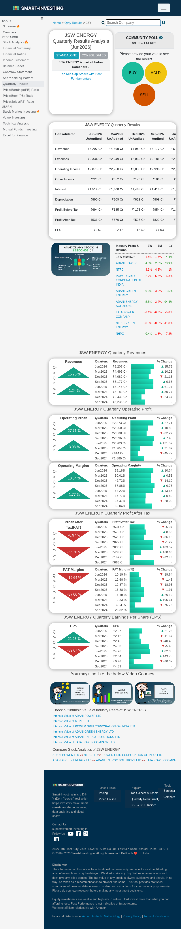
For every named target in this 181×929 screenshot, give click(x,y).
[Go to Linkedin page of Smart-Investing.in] (57, 839)
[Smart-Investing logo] (38, 8)
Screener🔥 (11, 26)
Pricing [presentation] (103, 793)
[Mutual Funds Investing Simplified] (70, 693)
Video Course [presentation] (107, 799)
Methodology (112, 916)
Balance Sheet (13, 66)
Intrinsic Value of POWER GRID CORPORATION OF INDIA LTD (94, 726)
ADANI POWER (126, 263)
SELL (144, 95)
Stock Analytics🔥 (15, 42)
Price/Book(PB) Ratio (18, 95)
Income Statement (16, 60)
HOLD (156, 73)
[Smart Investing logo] (68, 784)
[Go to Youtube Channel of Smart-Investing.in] (71, 833)
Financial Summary (17, 48)
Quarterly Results (15, 83)
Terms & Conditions (156, 916)
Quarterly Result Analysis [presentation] (142, 799)
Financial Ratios (14, 54)
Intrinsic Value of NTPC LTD (71, 721)
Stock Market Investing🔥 (21, 111)
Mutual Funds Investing (20, 129)
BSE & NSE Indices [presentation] (142, 805)
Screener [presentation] (168, 790)
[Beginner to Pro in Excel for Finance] (155, 693)
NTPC (120, 269)
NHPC (120, 333)
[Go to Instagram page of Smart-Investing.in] (85, 833)
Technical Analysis (16, 123)
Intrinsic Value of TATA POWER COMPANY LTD (84, 742)
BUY (133, 73)
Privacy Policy (132, 916)
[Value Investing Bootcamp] (112, 693)
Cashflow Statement (17, 72)
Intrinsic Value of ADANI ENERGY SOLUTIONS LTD (86, 737)
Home (57, 22)
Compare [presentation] (168, 797)
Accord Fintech (92, 916)
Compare (9, 32)
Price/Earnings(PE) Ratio (21, 89)
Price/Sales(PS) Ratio (18, 101)
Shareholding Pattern (18, 78)
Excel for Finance (15, 135)
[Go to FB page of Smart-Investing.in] (79, 833)
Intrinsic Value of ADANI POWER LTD (77, 715)
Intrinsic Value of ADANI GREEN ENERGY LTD (83, 731)
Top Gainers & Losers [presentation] (142, 793)
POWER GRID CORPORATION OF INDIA (129, 280)
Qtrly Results (73, 22)
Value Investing (14, 117)
